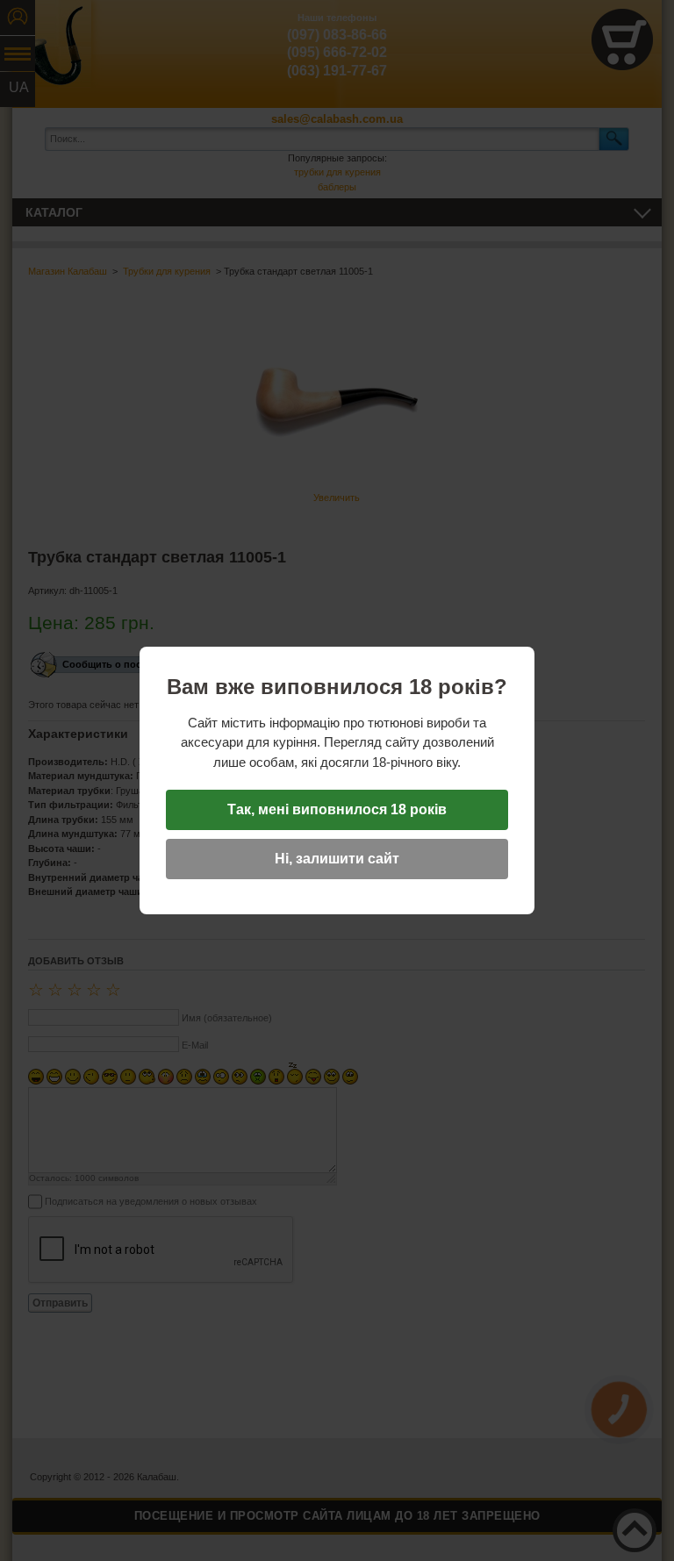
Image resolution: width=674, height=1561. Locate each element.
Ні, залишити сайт (337, 858)
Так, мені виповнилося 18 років (337, 809)
